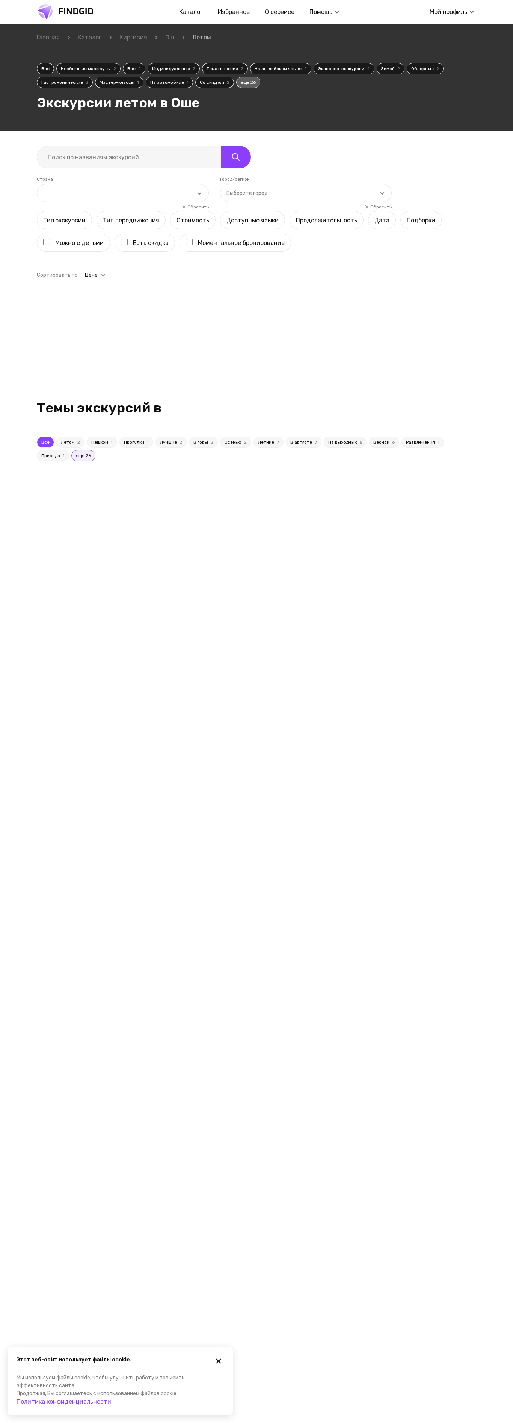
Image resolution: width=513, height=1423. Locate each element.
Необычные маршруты (88, 68)
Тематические (225, 68)
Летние (268, 442)
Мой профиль (448, 11)
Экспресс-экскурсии (344, 68)
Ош (169, 37)
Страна (45, 179)
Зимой (390, 68)
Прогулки (136, 442)
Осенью (236, 442)
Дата (381, 220)
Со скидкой (214, 82)
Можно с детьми (79, 242)
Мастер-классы (119, 82)
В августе (303, 442)
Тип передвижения (131, 220)
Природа (53, 455)
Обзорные (425, 68)
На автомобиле (169, 82)
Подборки (421, 220)
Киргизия (133, 37)
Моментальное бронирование (241, 242)
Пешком (102, 442)
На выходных (345, 442)
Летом (70, 442)
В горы (203, 442)
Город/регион (235, 179)
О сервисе (279, 11)
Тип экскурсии (64, 220)
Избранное (234, 11)
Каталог (191, 11)
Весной (384, 442)
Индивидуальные (173, 68)
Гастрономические (64, 82)
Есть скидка (151, 242)
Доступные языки (252, 220)
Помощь (320, 11)
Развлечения (422, 442)
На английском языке (281, 68)
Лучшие (171, 442)
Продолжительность (326, 220)
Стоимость (193, 220)
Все (45, 68)
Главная (48, 37)
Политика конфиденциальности (64, 1401)
